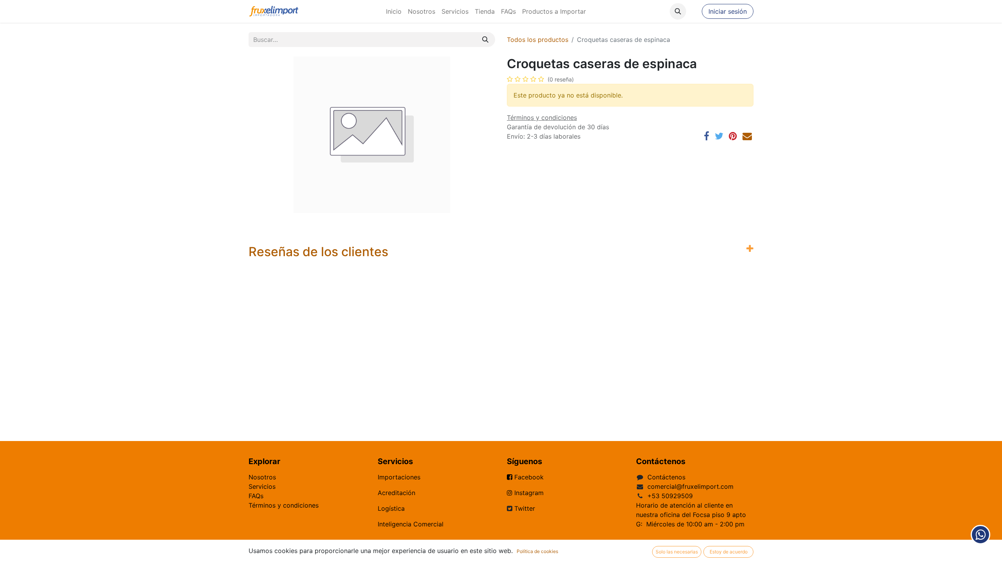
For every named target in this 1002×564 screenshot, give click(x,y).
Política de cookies (537, 551)
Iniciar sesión (727, 11)
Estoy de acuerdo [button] (729, 552)
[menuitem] (394, 11)
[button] (678, 11)
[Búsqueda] (485, 39)
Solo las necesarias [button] (677, 552)
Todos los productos (537, 39)
